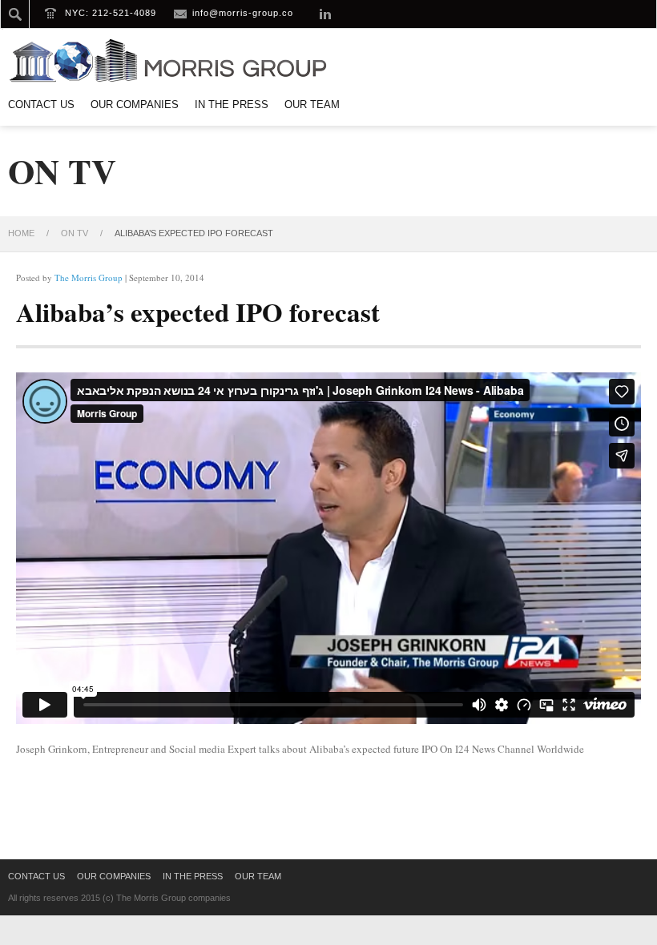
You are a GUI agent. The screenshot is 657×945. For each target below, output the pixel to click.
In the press (231, 105)
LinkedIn (325, 14)
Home (21, 233)
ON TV (74, 233)
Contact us (41, 105)
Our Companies (135, 105)
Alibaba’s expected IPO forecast (198, 311)
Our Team (312, 105)
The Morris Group (88, 277)
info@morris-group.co (242, 13)
